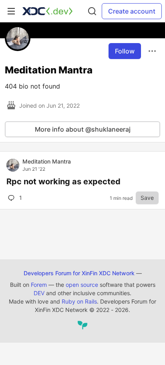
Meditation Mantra (46, 161)
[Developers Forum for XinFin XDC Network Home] (47, 11)
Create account (131, 11)
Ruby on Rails (79, 301)
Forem (39, 284)
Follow (125, 51)
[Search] (92, 11)
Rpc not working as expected (63, 181)
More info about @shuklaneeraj (83, 129)
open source (82, 284)
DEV (39, 293)
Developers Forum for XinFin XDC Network (79, 273)
